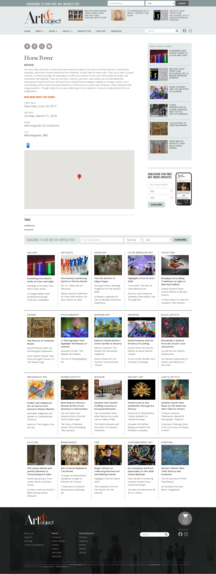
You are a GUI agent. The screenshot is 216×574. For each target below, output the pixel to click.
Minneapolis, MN (36, 135)
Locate (28, 145)
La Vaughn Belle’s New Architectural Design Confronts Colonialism (38, 296)
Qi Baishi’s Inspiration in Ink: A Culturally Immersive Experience (107, 299)
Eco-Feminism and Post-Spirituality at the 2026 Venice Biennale (141, 471)
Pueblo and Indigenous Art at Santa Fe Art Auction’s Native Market (40, 405)
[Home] (42, 16)
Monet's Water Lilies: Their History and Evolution (173, 471)
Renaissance (69, 442)
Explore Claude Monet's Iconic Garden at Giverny (108, 342)
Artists (82, 544)
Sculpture (168, 252)
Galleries (83, 540)
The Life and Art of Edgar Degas (104, 280)
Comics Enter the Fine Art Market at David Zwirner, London (141, 350)
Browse (83, 537)
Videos (55, 548)
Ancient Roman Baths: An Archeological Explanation (40, 349)
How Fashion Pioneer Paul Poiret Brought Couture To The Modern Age (40, 358)
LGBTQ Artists (170, 376)
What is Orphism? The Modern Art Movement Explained (106, 350)
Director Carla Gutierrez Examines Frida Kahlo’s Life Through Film (141, 296)
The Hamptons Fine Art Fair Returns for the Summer (106, 489)
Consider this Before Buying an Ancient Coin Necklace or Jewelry (139, 427)
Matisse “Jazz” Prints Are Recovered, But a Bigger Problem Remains (179, 15)
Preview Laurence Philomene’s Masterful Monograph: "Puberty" (172, 416)
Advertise (57, 556)
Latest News (58, 540)
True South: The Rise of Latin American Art (140, 287)
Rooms (82, 548)
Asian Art (100, 252)
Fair (96, 442)
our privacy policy (76, 565)
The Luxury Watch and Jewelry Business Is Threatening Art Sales (39, 471)
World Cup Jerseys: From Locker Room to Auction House (39, 481)
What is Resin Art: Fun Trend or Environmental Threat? (106, 361)
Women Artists (71, 376)
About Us (29, 533)
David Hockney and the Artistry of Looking (179, 89)
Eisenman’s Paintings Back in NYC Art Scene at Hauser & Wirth (175, 427)
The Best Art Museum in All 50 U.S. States (141, 491)
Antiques (67, 252)
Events (55, 544)
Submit (182, 3)
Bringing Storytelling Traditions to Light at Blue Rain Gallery (173, 281)
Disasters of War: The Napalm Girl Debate (72, 352)
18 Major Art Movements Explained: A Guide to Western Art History (73, 478)
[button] (27, 46)
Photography (70, 314)
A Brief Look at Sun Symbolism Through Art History (141, 405)
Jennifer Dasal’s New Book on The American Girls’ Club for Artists (173, 405)
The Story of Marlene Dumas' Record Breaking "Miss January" (73, 427)
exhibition (29, 225)
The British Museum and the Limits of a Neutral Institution (106, 427)
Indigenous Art (37, 376)
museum (29, 229)
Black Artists (170, 314)
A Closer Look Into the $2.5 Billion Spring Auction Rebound (41, 492)
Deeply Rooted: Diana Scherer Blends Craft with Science (174, 291)
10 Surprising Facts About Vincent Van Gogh (138, 13)
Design (31, 314)
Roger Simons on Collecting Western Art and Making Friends (107, 471)
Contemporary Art (140, 442)
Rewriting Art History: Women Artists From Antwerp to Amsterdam (74, 405)
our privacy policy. (155, 565)
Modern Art (102, 314)
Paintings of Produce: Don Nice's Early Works (177, 144)
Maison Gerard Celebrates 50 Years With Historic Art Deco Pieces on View (74, 296)
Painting (167, 442)
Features (56, 537)
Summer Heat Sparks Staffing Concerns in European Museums (106, 405)
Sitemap (28, 540)
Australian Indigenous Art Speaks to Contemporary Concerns (39, 416)
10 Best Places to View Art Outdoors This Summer (175, 301)
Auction (32, 442)
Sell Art (82, 552)
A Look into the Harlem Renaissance (173, 352)
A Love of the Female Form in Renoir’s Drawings (141, 360)
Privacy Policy (47, 567)
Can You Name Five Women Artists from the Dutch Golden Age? (73, 416)
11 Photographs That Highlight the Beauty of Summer (74, 343)
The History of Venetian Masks (178, 124)
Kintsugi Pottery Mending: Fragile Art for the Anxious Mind (107, 288)
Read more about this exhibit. (40, 97)
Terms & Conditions (34, 544)
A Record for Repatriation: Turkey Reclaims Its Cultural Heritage (141, 416)
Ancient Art (136, 376)
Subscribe (156, 204)
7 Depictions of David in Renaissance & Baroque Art (73, 489)
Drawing (133, 314)
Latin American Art (140, 252)
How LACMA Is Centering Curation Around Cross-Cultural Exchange (140, 481)
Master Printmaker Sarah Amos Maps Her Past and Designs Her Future (95, 14)
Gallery (32, 252)
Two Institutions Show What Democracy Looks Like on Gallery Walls (106, 416)
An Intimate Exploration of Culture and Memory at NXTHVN (174, 361)
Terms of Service (61, 567)
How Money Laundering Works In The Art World (74, 280)
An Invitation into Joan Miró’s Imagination (172, 488)
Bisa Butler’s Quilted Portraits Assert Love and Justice (173, 343)
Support (28, 537)
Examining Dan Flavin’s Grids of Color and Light (178, 53)
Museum (99, 376)
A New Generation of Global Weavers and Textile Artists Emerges (178, 109)
